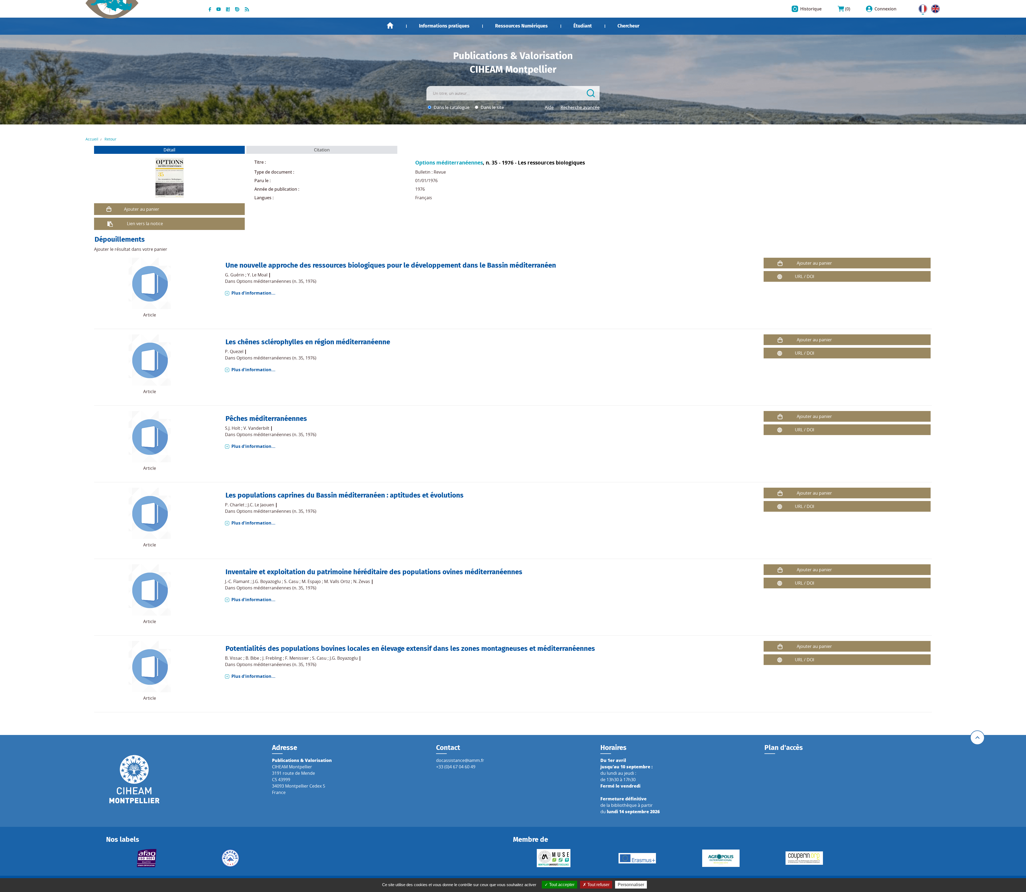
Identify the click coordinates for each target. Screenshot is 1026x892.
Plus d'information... (253, 293)
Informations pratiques (444, 26)
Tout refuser (597, 884)
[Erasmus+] (637, 858)
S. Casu (291, 581)
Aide (549, 107)
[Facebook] (210, 9)
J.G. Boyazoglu (267, 581)
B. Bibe (252, 658)
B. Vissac (233, 658)
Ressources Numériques (521, 26)
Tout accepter (561, 884)
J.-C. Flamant (237, 581)
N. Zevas (361, 581)
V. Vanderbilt (256, 428)
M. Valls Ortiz (337, 581)
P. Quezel (234, 351)
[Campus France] (230, 858)
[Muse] (553, 858)
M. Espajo (311, 581)
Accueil (390, 25)
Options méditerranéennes (449, 162)
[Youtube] (218, 9)
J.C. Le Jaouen (261, 505)
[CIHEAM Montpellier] (134, 779)
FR (921, 8)
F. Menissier (297, 658)
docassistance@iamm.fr (460, 760)
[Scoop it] (228, 9)
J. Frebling (272, 658)
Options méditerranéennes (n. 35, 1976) (276, 281)
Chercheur (628, 26)
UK (934, 8)
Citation (322, 150)
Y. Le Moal (257, 275)
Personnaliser (631, 884)
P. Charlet (234, 505)
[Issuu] (237, 9)
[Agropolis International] (720, 858)
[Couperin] (804, 858)
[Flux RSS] (247, 9)
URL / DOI (804, 276)
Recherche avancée (580, 107)
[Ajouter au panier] (109, 209)
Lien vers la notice (145, 223)
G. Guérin (234, 275)
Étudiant (582, 26)
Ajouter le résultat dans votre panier (130, 249)
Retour (110, 139)
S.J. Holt (232, 428)
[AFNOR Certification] (147, 858)
